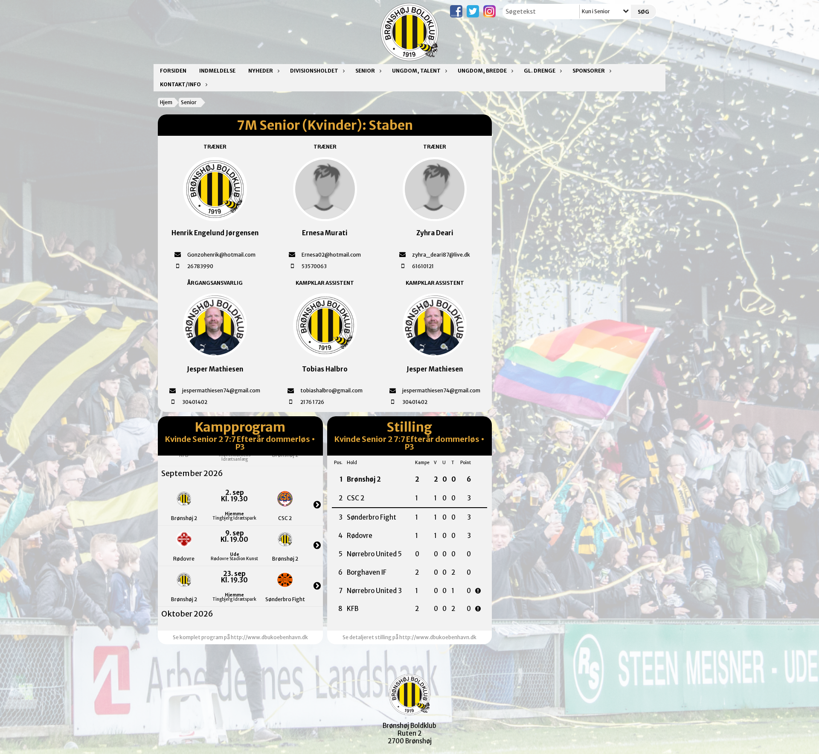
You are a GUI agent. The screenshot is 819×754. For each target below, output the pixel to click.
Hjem (166, 102)
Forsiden (173, 70)
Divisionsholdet (314, 70)
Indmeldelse (217, 70)
